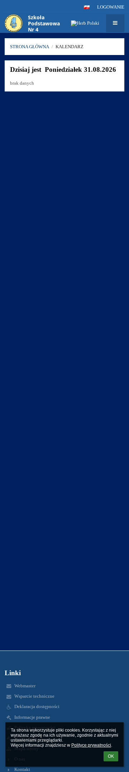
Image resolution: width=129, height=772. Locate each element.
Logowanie (110, 7)
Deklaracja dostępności (36, 706)
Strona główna (29, 46)
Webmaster (24, 685)
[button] (86, 7)
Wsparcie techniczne (34, 696)
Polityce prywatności (91, 745)
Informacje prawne (32, 717)
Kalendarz (69, 46)
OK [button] (111, 756)
